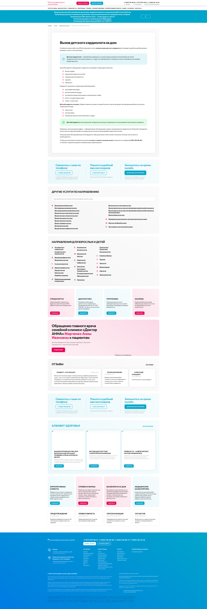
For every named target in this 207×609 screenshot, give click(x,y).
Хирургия (103, 271)
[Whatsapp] (105, 3)
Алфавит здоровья (98, 8)
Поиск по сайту (102, 568)
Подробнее (54, 313)
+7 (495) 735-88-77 (122, 540)
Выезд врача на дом (61, 260)
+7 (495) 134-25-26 (153, 2)
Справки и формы (106, 256)
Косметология (82, 250)
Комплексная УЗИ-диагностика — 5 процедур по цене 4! (92, 17)
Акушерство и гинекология (59, 248)
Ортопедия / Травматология (82, 270)
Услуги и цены (52, 8)
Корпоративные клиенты (113, 8)
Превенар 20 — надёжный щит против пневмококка (136, 452)
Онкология (81, 266)
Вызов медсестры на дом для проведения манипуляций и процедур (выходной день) (131, 211)
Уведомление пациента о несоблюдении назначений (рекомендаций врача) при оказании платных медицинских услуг (138, 577)
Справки (88, 8)
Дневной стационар (61, 275)
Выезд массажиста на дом (63, 218)
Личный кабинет (103, 543)
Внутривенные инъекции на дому (66, 208)
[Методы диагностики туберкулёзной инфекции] (103, 441)
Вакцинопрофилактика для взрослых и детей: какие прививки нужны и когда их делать (66, 454)
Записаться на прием (135, 173)
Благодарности (87, 555)
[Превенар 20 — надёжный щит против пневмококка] (138, 441)
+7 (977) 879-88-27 (141, 2)
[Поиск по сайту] (149, 8)
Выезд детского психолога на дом (66, 216)
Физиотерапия (104, 267)
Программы (81, 8)
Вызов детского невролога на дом (66, 228)
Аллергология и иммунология (60, 253)
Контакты (138, 8)
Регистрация (101, 560)
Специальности (121, 553)
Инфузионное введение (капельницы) (63, 280)
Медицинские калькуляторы (105, 567)
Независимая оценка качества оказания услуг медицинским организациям (133, 591)
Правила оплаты (102, 556)
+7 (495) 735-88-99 (129, 2)
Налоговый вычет (102, 561)
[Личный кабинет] (158, 8)
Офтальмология (82, 276)
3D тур (85, 563)
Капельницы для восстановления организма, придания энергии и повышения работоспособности (92, 12)
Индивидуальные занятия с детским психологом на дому (128, 219)
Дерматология (60, 270)
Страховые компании (137, 551)
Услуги (99, 551)
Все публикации (148, 426)
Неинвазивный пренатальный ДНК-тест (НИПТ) (93, 21)
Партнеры (85, 558)
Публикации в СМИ (88, 553)
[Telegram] (109, 3)
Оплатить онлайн (102, 555)
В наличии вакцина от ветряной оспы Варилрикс (92, 19)
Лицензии (85, 556)
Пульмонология (105, 252)
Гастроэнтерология (61, 264)
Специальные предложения (105, 563)
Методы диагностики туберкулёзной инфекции (100, 452)
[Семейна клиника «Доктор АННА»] (57, 3)
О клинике (130, 8)
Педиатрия (80, 280)
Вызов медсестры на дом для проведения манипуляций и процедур (131, 208)
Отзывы (85, 560)
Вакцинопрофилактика (63, 257)
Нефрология (81, 263)
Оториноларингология (85, 273)
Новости (85, 551)
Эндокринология (105, 275)
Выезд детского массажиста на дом (67, 213)
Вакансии (85, 561)
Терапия (102, 259)
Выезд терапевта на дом (63, 223)
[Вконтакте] (113, 543)
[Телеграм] (117, 543)
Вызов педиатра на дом (116, 215)
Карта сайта (86, 565)
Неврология (81, 260)
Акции (124, 8)
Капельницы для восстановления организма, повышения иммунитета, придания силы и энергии (92, 14)
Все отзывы (149, 364)
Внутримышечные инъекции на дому (67, 210)
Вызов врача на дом (61, 226)
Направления (120, 551)
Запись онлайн (83, 3)
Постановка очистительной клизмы (121, 227)
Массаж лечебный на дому (118, 223)
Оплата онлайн (97, 3)
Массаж (80, 256)
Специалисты (72, 8)
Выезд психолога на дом (63, 221)
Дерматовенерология (62, 268)
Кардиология (81, 247)
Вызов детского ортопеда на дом (120, 205)
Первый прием (101, 558)
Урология (103, 263)
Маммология (81, 254)
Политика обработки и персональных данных (129, 573)
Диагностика (62, 8)
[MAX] (113, 3)
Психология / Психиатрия (104, 248)
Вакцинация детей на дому (64, 205)
